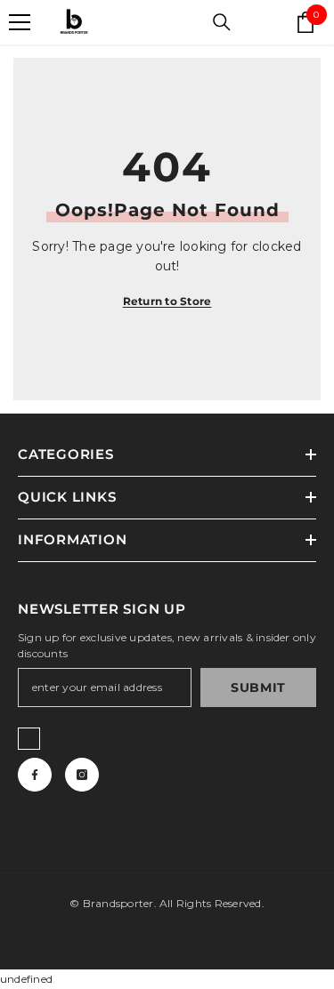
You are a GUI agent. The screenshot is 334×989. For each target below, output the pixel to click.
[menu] (19, 22)
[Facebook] (35, 775)
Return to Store (167, 301)
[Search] (221, 22)
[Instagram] (82, 775)
